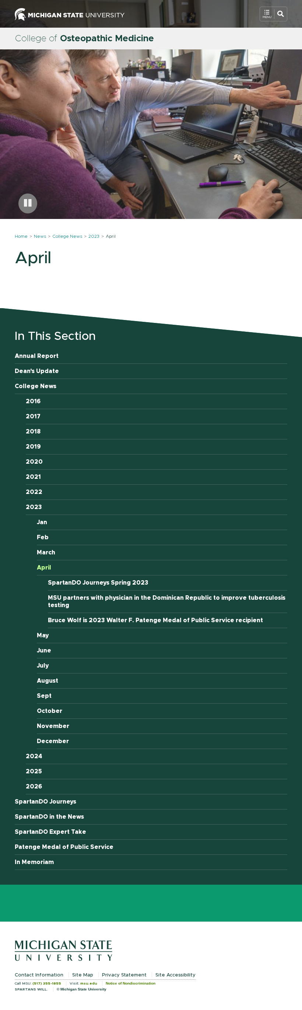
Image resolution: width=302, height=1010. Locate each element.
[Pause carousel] (27, 203)
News (40, 236)
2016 (33, 401)
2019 (33, 447)
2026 (34, 787)
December (53, 741)
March (46, 553)
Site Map (82, 975)
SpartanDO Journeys (45, 802)
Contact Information (39, 975)
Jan (42, 522)
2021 (33, 477)
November (53, 726)
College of (84, 38)
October (49, 711)
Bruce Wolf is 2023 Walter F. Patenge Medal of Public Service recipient (155, 620)
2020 (34, 462)
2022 (34, 492)
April (44, 568)
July (43, 666)
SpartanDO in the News (49, 817)
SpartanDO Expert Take (50, 832)
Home (21, 236)
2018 (33, 432)
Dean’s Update (37, 371)
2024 (34, 756)
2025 (34, 771)
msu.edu (88, 983)
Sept (44, 696)
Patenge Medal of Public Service (64, 847)
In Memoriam (34, 862)
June (44, 651)
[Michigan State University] (69, 13)
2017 (33, 416)
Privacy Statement (124, 975)
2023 (93, 236)
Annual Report (37, 356)
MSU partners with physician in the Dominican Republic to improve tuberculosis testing (166, 601)
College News (67, 236)
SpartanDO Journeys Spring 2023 (98, 583)
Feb (43, 537)
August (47, 681)
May (43, 635)
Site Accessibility (175, 975)
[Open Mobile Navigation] (273, 14)
